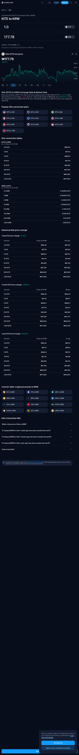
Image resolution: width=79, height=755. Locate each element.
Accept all (58, 743)
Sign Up (64, 2)
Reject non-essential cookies (58, 748)
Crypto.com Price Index (36, 462)
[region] (58, 741)
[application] (39, 73)
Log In (56, 2)
